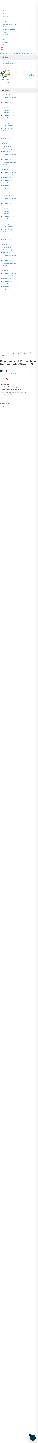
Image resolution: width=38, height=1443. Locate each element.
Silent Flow (6, 151)
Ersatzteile (4, 169)
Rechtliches (5, 16)
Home (3, 13)
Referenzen (5, 45)
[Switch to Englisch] (19, 47)
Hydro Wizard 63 (8, 100)
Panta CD (4, 136)
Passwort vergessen (9, 63)
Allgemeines (7, 146)
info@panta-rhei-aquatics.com (9, 11)
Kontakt (3, 39)
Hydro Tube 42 (7, 110)
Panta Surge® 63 (8, 128)
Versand (5, 19)
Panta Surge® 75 (8, 131)
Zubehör (4, 143)
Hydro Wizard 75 (8, 102)
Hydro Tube (5, 107)
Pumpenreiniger (8, 149)
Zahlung (5, 21)
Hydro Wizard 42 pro (9, 97)
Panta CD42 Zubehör (10, 162)
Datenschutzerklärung (10, 24)
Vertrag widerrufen (9, 29)
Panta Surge (5, 123)
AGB (4, 32)
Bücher (5, 164)
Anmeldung (5, 61)
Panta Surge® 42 (8, 125)
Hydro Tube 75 (7, 118)
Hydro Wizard (5, 94)
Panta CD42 (7, 138)
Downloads (5, 42)
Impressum (6, 34)
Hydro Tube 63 (7, 113)
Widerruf (5, 27)
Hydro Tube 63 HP (9, 115)
